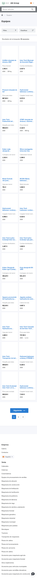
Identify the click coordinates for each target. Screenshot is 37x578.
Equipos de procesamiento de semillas (14, 477)
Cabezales (5, 466)
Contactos (5, 452)
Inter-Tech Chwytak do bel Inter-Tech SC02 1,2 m (27, 327)
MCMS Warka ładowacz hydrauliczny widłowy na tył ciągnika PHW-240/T (27, 179)
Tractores (5, 533)
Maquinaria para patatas (9, 525)
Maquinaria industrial (8, 518)
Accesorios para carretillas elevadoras (14, 570)
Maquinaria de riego (8, 503)
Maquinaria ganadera (9, 514)
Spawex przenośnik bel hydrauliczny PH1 (9, 298)
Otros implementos (8, 563)
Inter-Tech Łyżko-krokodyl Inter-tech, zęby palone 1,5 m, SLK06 (9, 239)
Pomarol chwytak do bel (9, 91)
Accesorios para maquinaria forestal (13, 559)
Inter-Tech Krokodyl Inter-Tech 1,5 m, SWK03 (9, 387)
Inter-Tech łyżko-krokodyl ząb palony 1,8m (27, 239)
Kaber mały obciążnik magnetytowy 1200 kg (9, 150)
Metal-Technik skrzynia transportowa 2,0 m (9, 179)
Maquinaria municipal (8, 522)
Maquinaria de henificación (10, 492)
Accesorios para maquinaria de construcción (16, 574)
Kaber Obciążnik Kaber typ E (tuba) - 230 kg (9, 268)
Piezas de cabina (7, 540)
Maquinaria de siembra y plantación (13, 507)
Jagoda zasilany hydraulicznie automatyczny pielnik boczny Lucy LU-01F (27, 298)
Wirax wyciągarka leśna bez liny (26, 150)
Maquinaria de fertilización (10, 488)
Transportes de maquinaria (10, 537)
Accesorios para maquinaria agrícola (13, 555)
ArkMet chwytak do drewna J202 (9, 61)
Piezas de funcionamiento (10, 544)
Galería (4, 448)
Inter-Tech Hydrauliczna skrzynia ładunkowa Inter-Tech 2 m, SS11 (9, 327)
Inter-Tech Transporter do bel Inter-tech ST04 (9, 357)
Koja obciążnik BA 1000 (26, 268)
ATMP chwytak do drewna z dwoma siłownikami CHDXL (27, 120)
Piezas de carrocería (8, 548)
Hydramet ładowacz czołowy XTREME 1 (27, 357)
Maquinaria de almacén (9, 481)
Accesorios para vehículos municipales (14, 566)
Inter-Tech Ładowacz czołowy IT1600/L (27, 209)
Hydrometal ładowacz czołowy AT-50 (26, 387)
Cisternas (5, 470)
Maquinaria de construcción (11, 485)
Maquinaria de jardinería (9, 496)
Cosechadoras (6, 473)
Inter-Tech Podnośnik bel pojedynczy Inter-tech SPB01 (8, 120)
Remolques (5, 529)
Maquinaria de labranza (9, 499)
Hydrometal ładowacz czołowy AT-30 (9, 209)
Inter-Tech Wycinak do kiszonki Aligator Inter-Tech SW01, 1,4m (27, 61)
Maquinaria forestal (8, 511)
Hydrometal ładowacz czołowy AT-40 (26, 91)
